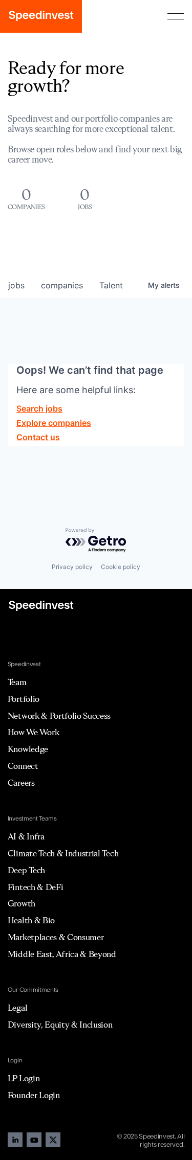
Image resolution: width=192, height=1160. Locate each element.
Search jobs (39, 408)
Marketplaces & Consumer (56, 937)
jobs (16, 285)
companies (62, 285)
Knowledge (28, 749)
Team (17, 682)
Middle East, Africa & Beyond (62, 954)
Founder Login (34, 1095)
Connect (23, 766)
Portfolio (23, 699)
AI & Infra (26, 836)
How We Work (33, 732)
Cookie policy (120, 567)
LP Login (23, 1078)
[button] (175, 16)
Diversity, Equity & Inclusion (60, 1024)
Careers (21, 783)
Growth (21, 903)
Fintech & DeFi (35, 887)
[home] (41, 16)
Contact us (38, 437)
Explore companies (53, 423)
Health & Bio (31, 920)
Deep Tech (26, 870)
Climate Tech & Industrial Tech (63, 853)
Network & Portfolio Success (59, 716)
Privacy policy (72, 567)
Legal (17, 1008)
